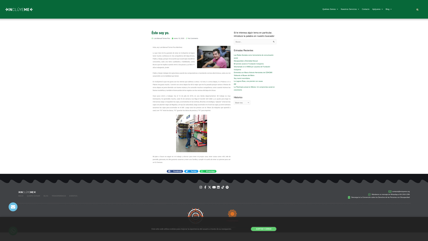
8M (235, 84)
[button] (417, 9)
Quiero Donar (33, 196)
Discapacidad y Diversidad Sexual (246, 61)
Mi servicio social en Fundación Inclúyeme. (249, 64)
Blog (387, 9)
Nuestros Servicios (349, 9)
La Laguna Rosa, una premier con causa (248, 81)
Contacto (365, 9)
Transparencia (59, 196)
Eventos (73, 196)
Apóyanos (376, 9)
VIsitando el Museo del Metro (244, 75)
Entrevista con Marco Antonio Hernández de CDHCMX (253, 72)
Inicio (20, 196)
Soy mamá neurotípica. (242, 78)
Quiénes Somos (329, 9)
